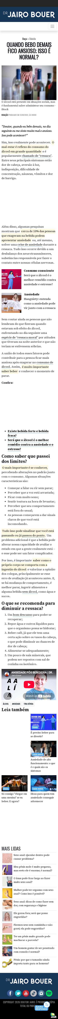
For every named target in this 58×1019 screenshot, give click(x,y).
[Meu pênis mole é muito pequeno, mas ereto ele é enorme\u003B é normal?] (7, 869)
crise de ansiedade (30, 244)
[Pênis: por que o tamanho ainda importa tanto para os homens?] (7, 962)
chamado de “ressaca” (36, 156)
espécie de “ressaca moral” (20, 337)
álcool (6, 703)
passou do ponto (33, 535)
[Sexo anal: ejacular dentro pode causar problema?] (7, 858)
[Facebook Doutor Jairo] (10, 993)
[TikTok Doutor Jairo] (33, 993)
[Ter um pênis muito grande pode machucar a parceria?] (7, 939)
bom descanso (22, 615)
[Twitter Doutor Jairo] (17, 993)
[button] (42, 1006)
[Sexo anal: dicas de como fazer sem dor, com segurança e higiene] (7, 904)
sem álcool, (30, 592)
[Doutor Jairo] (29, 14)
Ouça (24, 39)
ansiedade (16, 703)
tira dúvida (28, 703)
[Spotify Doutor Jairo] (48, 993)
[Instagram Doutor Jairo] (41, 993)
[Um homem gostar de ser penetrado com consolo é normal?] (7, 951)
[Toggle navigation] (52, 26)
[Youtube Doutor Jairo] (25, 993)
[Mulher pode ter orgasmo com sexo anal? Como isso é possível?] (7, 893)
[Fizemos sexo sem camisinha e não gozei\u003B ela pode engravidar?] (7, 927)
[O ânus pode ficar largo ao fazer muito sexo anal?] (7, 881)
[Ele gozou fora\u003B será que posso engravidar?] (7, 916)
